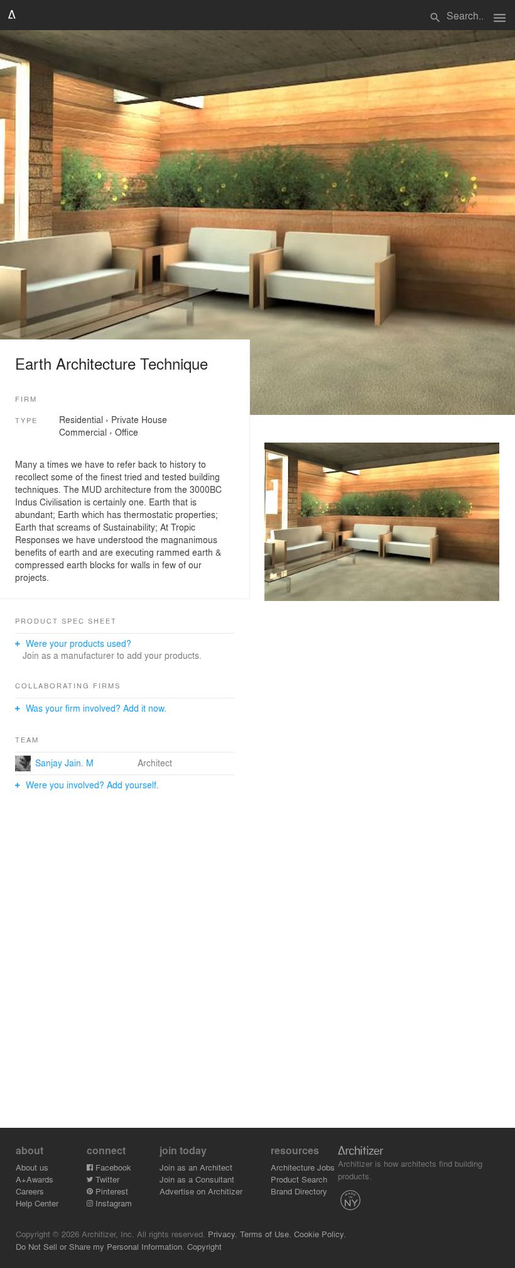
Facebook (112, 1167)
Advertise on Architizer (201, 1191)
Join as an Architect (196, 1167)
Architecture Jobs (303, 1167)
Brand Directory (299, 1191)
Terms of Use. (265, 1234)
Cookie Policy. (320, 1234)
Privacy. (222, 1234)
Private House (139, 419)
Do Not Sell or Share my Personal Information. (100, 1246)
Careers (30, 1191)
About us (32, 1167)
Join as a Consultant (197, 1179)
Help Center (37, 1203)
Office (126, 432)
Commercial (83, 432)
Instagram (112, 1203)
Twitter (106, 1179)
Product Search (299, 1179)
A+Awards (34, 1179)
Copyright (204, 1246)
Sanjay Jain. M (64, 762)
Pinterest (110, 1191)
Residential (81, 419)
